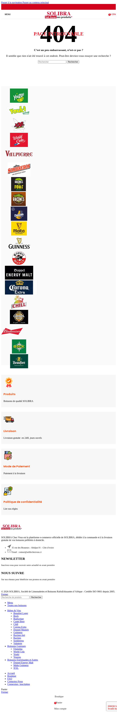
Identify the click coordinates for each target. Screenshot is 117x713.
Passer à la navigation (12, 2)
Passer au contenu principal (36, 2)
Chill (15, 624)
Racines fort (19, 635)
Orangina (17, 649)
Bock (16, 616)
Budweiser (18, 618)
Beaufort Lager (20, 613)
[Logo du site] (58, 19)
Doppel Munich (21, 629)
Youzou (17, 657)
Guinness (17, 632)
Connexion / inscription (18, 684)
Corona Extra (19, 627)
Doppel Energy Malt (23, 662)
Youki (16, 654)
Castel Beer (19, 621)
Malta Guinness (20, 665)
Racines (17, 638)
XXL (16, 668)
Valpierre (17, 643)
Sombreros (18, 640)
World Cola (19, 651)
